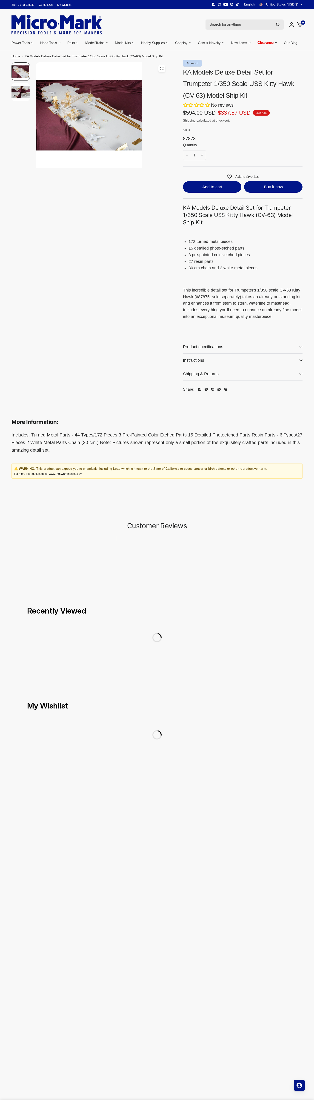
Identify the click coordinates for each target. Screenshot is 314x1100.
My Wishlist (64, 4)
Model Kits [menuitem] (123, 43)
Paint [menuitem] (71, 43)
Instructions (193, 360)
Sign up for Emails (22, 4)
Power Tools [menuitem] (20, 43)
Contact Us (46, 4)
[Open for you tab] (299, 1085)
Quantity (190, 145)
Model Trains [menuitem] (95, 43)
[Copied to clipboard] (225, 389)
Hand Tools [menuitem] (48, 43)
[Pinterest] (232, 4)
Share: (188, 389)
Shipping (189, 120)
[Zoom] (161, 68)
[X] (206, 389)
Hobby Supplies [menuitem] (153, 43)
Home (15, 56)
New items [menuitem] (239, 43)
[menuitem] (24, 5)
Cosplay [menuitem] (181, 43)
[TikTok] (238, 4)
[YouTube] (226, 4)
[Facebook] (214, 4)
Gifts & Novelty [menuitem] (209, 43)
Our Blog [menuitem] (290, 43)
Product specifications (203, 346)
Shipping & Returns (201, 374)
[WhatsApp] (219, 389)
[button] (197, 105)
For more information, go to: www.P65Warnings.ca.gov (48, 473)
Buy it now (273, 187)
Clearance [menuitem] (265, 42)
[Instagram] (220, 4)
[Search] (278, 24)
